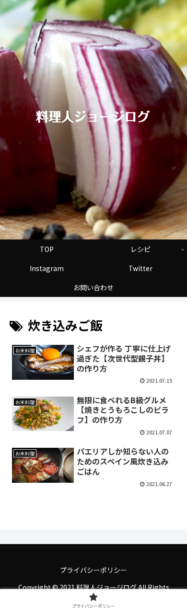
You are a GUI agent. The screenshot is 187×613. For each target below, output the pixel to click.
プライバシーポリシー (93, 570)
